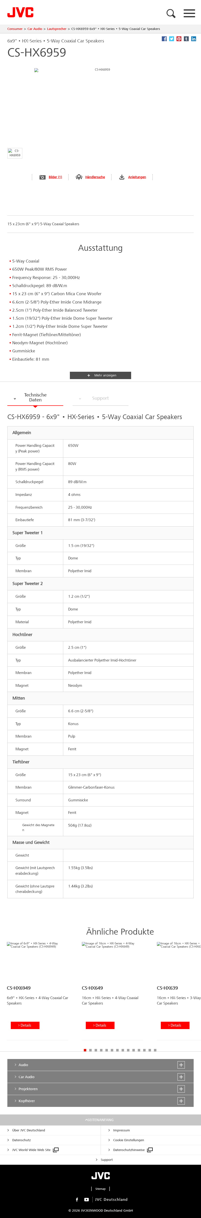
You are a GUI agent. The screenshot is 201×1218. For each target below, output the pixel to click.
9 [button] (128, 1050)
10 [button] (133, 1050)
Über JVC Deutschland (28, 1130)
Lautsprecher (56, 29)
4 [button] (101, 1050)
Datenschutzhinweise (129, 1150)
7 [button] (117, 1050)
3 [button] (96, 1050)
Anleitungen (137, 177)
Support (107, 1160)
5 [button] (106, 1050)
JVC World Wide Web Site (31, 1150)
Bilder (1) (55, 177)
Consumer (15, 29)
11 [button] (139, 1050)
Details (26, 1025)
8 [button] (123, 1050)
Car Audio (34, 29)
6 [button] (112, 1050)
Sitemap (100, 1189)
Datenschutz (21, 1140)
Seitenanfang (100, 1120)
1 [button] (85, 1050)
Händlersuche (95, 177)
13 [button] (150, 1050)
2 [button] (90, 1050)
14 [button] (155, 1050)
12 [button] (144, 1050)
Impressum (121, 1130)
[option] (37, 993)
